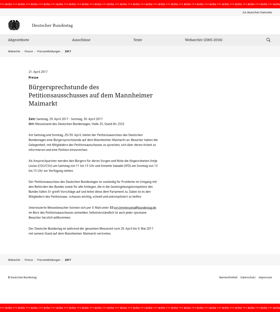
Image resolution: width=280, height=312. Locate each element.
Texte (137, 39)
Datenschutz (248, 277)
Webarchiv (14, 51)
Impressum (265, 277)
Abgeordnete (18, 39)
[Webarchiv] (40, 25)
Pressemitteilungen (48, 51)
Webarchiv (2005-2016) (203, 39)
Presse (29, 51)
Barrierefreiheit (228, 277)
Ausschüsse (81, 39)
